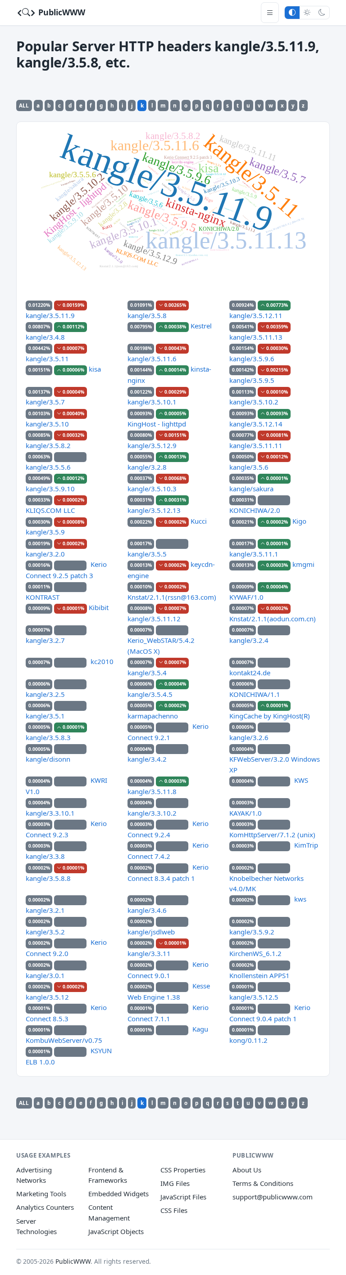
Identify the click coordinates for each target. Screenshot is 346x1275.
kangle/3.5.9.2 (251, 931)
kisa (95, 368)
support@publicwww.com (272, 1196)
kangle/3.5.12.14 (255, 423)
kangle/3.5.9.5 (251, 380)
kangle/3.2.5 (45, 694)
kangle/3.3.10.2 (152, 812)
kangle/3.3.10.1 (50, 812)
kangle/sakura (251, 488)
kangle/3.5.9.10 (50, 488)
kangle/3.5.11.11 (255, 445)
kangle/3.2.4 (249, 640)
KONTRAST (42, 597)
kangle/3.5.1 (45, 715)
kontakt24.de (249, 672)
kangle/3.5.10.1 (152, 401)
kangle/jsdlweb (151, 931)
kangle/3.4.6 (147, 910)
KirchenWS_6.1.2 (255, 953)
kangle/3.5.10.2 (253, 401)
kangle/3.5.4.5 (150, 694)
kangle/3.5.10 (47, 423)
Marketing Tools (41, 1193)
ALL (24, 105)
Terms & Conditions (262, 1183)
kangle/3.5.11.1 (253, 553)
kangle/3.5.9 (45, 531)
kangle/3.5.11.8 (152, 791)
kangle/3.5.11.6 (152, 358)
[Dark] (321, 12)
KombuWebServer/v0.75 (64, 1040)
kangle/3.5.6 (249, 466)
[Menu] (270, 12)
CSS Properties (182, 1169)
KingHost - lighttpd (156, 423)
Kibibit (99, 607)
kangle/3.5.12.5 (253, 996)
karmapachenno (152, 715)
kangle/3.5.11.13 (255, 336)
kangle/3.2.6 (249, 737)
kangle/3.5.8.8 (48, 878)
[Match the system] (292, 12)
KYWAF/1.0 (246, 597)
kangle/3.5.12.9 (152, 445)
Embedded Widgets (118, 1193)
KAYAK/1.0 (245, 812)
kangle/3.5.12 (47, 996)
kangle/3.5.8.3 (48, 737)
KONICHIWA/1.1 (254, 694)
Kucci (199, 520)
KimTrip (306, 844)
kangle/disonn (48, 758)
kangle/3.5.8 (147, 315)
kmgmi (303, 564)
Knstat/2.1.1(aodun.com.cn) (272, 618)
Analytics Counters (45, 1207)
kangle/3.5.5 (147, 553)
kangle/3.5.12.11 (255, 315)
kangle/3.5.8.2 (48, 445)
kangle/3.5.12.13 (154, 510)
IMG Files (175, 1183)
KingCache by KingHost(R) (269, 715)
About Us (246, 1169)
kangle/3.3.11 (149, 953)
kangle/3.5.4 (147, 672)
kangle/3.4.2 (147, 758)
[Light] (307, 12)
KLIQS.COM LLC (50, 510)
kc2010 (102, 661)
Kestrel (201, 325)
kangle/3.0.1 (45, 975)
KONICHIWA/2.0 (254, 510)
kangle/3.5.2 (45, 931)
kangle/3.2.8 (147, 466)
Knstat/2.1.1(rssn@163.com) (171, 597)
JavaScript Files (183, 1196)
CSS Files (173, 1210)
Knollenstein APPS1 (259, 975)
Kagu (200, 1028)
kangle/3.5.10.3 (152, 488)
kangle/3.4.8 (45, 336)
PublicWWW (60, 12)
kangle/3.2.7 (45, 640)
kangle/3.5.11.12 (154, 618)
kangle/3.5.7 (45, 401)
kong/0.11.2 (248, 1040)
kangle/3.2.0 (45, 553)
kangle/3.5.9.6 (251, 358)
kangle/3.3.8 (45, 856)
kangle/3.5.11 (47, 358)
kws (300, 898)
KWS (301, 780)
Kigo (299, 520)
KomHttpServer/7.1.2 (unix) (272, 834)
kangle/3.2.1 (45, 910)
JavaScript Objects (116, 1231)
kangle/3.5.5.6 (48, 466)
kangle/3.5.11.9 (50, 315)
